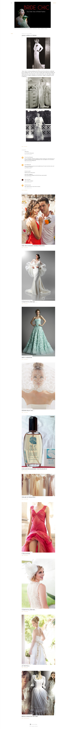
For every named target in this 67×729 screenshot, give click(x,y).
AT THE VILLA (25, 666)
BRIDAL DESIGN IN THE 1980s (30, 716)
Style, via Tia (27, 179)
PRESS (39, 28)
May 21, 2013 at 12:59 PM (28, 168)
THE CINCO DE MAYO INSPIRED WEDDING (33, 245)
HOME (15, 28)
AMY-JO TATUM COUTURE (22, 28)
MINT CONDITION (27, 357)
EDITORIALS (35, 28)
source (38, 109)
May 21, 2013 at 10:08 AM (28, 154)
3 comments (26, 303)
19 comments (26, 412)
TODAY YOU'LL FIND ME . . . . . (29, 302)
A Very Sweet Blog (28, 157)
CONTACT (42, 28)
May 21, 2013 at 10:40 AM (28, 161)
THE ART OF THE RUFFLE (28, 497)
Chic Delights (27, 164)
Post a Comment (24, 190)
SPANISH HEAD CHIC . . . (28, 410)
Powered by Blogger (34, 724)
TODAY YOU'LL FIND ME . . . (29, 609)
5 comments (26, 359)
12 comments (26, 247)
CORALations (26, 553)
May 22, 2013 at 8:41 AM (28, 182)
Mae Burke (36, 726)
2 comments (26, 470)
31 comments (26, 667)
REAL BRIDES (29, 28)
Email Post (25, 146)
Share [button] (12, 33)
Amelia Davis (27, 185)
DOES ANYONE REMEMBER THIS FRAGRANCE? (34, 469)
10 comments (26, 611)
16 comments (26, 555)
